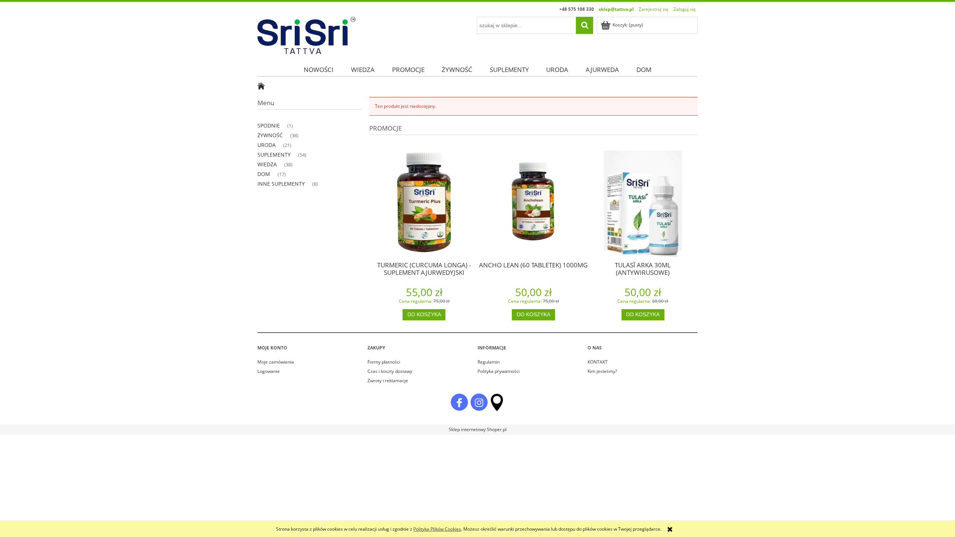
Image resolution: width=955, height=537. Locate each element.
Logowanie (268, 371)
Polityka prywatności (499, 371)
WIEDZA (267, 164)
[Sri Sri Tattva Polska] (459, 402)
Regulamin (489, 362)
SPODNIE (268, 125)
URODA (266, 144)
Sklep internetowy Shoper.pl (478, 429)
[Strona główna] (306, 34)
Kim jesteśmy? (602, 371)
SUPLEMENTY (274, 154)
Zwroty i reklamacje (387, 380)
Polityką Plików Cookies (437, 529)
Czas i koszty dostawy (389, 371)
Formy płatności (383, 362)
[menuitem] (318, 69)
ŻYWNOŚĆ (270, 135)
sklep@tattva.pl (616, 9)
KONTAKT (598, 362)
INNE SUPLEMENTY (281, 183)
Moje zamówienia (275, 362)
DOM (263, 174)
